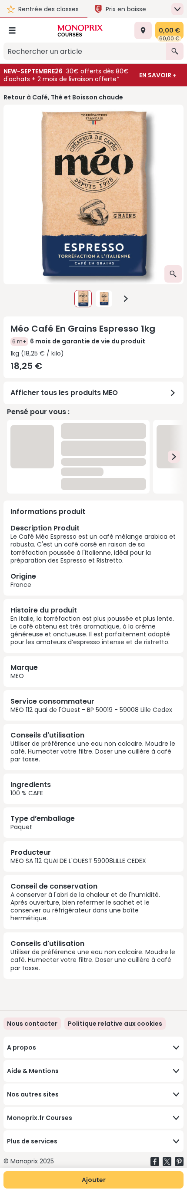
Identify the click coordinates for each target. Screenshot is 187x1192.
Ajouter (94, 1180)
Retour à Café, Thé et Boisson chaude (63, 97)
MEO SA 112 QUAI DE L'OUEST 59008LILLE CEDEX (78, 861)
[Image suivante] (126, 299)
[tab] (93, 194)
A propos (21, 1047)
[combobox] (84, 51)
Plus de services (32, 1141)
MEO (17, 676)
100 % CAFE (26, 793)
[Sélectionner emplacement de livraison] (143, 30)
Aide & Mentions (33, 1071)
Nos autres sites (33, 1094)
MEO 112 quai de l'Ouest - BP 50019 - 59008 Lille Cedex (91, 710)
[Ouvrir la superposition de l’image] (173, 274)
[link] (115, 1023)
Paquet (21, 827)
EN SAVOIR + (158, 75)
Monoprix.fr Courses (39, 1117)
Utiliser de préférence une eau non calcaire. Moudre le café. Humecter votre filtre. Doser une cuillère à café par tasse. (92, 751)
